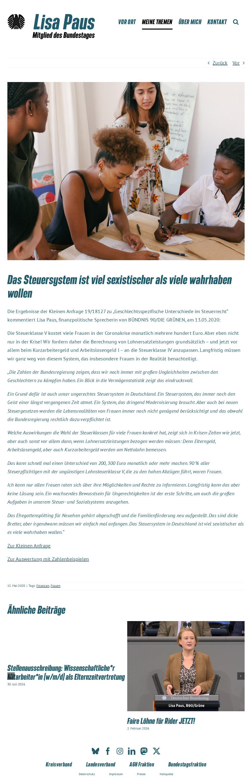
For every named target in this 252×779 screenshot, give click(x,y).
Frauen (56, 586)
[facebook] (107, 751)
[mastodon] (144, 751)
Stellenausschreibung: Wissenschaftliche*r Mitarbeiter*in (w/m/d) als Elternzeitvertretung (66, 672)
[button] (235, 21)
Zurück (220, 63)
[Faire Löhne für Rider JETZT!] (186, 624)
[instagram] (120, 751)
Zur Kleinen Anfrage (29, 545)
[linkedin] (131, 751)
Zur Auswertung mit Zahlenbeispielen (48, 559)
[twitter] (156, 751)
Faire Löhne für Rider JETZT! (161, 720)
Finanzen (42, 586)
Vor (236, 63)
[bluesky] (95, 751)
